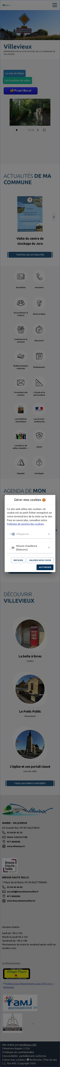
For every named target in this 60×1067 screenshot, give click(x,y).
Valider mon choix (40, 560)
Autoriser (45, 567)
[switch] (10, 547)
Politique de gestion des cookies (25, 524)
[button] (30, 534)
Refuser (18, 560)
